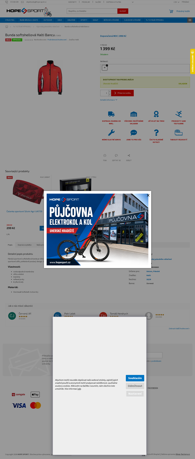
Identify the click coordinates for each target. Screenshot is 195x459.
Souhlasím (135, 378)
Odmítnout (135, 386)
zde (79, 388)
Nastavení (135, 394)
